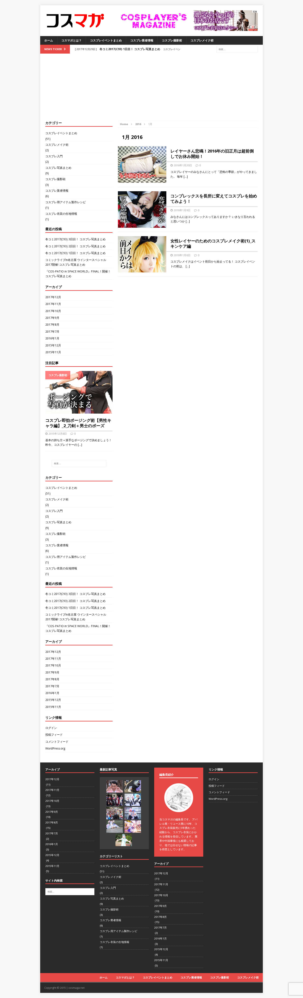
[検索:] (237, 49)
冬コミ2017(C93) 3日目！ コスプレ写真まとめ (75, 239)
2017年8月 (52, 324)
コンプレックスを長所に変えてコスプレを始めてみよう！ (213, 198)
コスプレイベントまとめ (106, 40)
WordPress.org (55, 748)
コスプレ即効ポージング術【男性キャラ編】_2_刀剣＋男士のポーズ (78, 422)
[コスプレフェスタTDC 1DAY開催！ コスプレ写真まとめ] (132, 826)
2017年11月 (53, 304)
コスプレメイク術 (202, 40)
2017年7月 (52, 331)
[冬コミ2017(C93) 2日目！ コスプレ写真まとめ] (132, 786)
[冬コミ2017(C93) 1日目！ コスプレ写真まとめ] (114, 800)
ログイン (51, 728)
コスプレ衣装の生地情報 (61, 214)
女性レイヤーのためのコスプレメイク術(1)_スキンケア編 (213, 243)
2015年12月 (53, 345)
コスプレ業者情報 (141, 40)
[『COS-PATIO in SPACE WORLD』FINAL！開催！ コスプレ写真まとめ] (114, 813)
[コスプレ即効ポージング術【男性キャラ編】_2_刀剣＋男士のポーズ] (79, 411)
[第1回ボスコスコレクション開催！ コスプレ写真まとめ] (132, 813)
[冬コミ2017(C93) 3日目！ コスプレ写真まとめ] (114, 786)
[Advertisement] (151, 90)
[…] (186, 176)
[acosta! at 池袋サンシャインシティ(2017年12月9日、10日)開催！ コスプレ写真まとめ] (114, 826)
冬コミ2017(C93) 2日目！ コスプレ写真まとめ (75, 246)
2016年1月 (52, 338)
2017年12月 (53, 297)
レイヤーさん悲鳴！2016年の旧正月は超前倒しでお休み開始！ (212, 153)
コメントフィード (56, 742)
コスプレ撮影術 (172, 40)
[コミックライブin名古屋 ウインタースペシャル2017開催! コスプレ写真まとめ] (132, 800)
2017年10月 (53, 311)
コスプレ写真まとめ (58, 168)
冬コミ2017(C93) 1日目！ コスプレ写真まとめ (75, 253)
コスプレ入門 (54, 156)
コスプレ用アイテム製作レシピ (65, 202)
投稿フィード (54, 734)
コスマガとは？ (71, 40)
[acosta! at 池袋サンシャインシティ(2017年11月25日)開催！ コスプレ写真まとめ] (123, 840)
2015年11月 (53, 352)
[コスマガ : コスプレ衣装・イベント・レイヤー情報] (75, 20)
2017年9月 (52, 318)
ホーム (48, 40)
